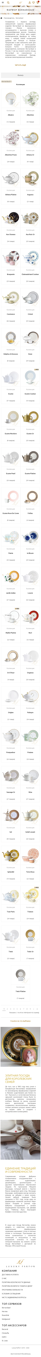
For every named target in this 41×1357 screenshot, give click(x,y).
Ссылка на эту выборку (20, 1021)
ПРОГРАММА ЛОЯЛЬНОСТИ (12, 1290)
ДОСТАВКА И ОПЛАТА (10, 1275)
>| (37, 1009)
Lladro (4, 1337)
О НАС (4, 1278)
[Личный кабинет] (30, 2)
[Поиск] (8, 2)
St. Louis (5, 1341)
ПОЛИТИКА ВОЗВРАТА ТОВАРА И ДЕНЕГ (17, 1286)
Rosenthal (5, 1315)
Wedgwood (6, 1319)
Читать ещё (20, 65)
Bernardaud (6, 81)
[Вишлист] (33, 2)
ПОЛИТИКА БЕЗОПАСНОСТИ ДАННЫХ (16, 1282)
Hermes (5, 1311)
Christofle (5, 1333)
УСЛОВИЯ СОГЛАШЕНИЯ (11, 1294)
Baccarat (5, 1329)
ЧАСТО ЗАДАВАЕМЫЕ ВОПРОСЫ (14, 1297)
